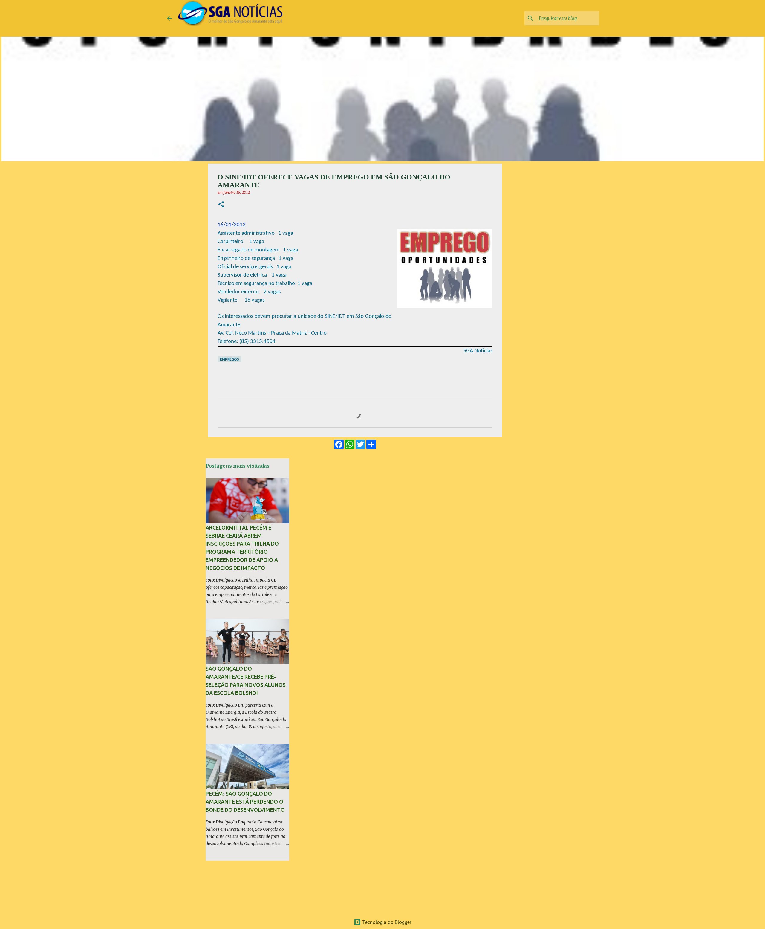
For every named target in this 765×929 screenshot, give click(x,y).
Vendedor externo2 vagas (249, 292)
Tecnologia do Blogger (386, 922)
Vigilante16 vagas (241, 300)
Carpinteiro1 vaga (241, 242)
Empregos (229, 359)
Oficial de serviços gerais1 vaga (254, 267)
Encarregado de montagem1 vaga (258, 250)
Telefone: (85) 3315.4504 (247, 341)
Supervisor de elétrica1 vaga (252, 275)
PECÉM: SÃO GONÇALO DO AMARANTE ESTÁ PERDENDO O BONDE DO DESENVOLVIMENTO (245, 802)
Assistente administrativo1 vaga (255, 233)
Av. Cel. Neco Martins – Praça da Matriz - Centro (272, 333)
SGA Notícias (477, 351)
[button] (221, 205)
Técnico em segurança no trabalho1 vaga (265, 283)
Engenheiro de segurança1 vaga (255, 258)
